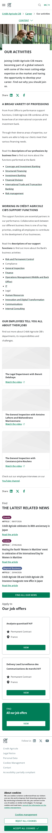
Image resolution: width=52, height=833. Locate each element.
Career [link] (28, 13)
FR (49, 5)
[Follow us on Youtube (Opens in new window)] (47, 740)
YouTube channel (11, 480)
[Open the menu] (3, 5)
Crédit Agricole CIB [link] (11, 13)
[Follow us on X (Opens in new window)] (40, 740)
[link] (26, 821)
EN (45, 5)
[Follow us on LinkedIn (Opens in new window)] (34, 740)
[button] (26, 821)
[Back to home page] (9, 5)
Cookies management (26, 814)
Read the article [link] (10, 534)
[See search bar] (39, 5)
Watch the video (13, 382)
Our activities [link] (43, 13)
